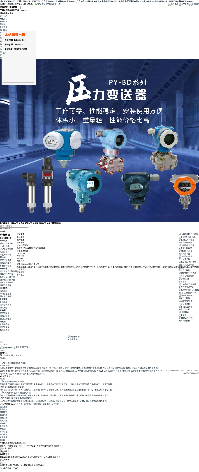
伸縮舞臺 (3, 308)
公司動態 (3, 415)
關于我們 (185, 4)
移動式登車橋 (5, 263)
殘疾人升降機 (5, 297)
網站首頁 (3, 13)
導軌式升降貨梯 (6, 244)
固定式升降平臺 (185, 243)
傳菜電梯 (3, 291)
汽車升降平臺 (5, 285)
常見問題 (3, 421)
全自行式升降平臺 (186, 287)
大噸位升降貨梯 (185, 248)
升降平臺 (3, 27)
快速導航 (55, 404)
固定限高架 (4, 327)
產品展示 (3, 407)
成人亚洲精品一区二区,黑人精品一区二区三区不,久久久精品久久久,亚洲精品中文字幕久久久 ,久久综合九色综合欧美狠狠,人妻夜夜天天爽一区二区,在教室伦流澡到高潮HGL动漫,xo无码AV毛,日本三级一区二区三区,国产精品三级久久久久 (97, 1)
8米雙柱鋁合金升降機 (188, 293)
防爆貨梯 (3, 252)
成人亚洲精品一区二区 (9, 468)
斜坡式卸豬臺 (5, 319)
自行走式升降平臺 (7, 280)
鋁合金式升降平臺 (7, 277)
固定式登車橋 (5, 260)
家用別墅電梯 (5, 294)
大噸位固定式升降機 (187, 237)
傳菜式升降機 (184, 298)
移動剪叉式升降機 (186, 276)
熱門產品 (174, 4)
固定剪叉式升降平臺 (8, 271)
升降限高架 (4, 324)
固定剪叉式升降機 (186, 265)
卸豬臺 (3, 310)
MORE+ (3, 358)
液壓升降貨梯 (5, 255)
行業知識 (3, 418)
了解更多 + (21, 269)
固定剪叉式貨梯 (6, 249)
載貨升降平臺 (184, 254)
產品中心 (3, 19)
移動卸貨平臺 (5, 266)
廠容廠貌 (20, 272)
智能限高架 (4, 330)
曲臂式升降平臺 (6, 283)
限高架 (3, 322)
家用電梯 (3, 30)
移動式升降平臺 (6, 274)
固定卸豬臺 (4, 313)
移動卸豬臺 (4, 316)
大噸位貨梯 (4, 246)
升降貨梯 (3, 22)
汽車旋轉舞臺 (5, 305)
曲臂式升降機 (184, 321)
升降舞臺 (3, 299)
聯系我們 (195, 4)
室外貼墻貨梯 (184, 259)
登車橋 (3, 24)
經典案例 (3, 409)
